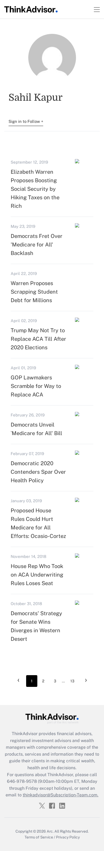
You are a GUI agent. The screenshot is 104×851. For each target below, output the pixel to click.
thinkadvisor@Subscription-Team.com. (60, 794)
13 (72, 681)
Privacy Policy (68, 837)
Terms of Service (39, 837)
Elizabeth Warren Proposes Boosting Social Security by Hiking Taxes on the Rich (35, 189)
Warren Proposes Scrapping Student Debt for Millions (34, 291)
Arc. (50, 831)
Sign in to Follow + (26, 121)
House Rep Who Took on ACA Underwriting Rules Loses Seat (37, 574)
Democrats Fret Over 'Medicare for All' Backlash (36, 244)
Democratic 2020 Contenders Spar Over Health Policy (38, 472)
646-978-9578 (22, 781)
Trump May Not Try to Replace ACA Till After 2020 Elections (38, 339)
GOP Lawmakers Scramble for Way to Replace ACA (36, 386)
